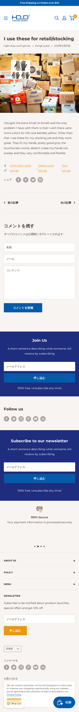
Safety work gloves (46, 168)
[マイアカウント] (64, 18)
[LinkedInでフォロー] (43, 418)
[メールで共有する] (40, 179)
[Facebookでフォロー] (6, 418)
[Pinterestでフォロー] (28, 418)
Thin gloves (66, 168)
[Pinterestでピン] (25, 179)
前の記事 (13, 202)
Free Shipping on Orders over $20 (39, 2)
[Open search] (57, 18)
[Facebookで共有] (18, 179)
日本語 (9, 648)
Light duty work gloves (17, 45)
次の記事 (66, 202)
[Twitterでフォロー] (13, 418)
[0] (72, 18)
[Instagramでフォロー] (21, 418)
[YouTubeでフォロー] (35, 418)
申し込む (39, 378)
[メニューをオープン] (6, 18)
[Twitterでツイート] (33, 179)
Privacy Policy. (14, 694)
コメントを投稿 (23, 307)
